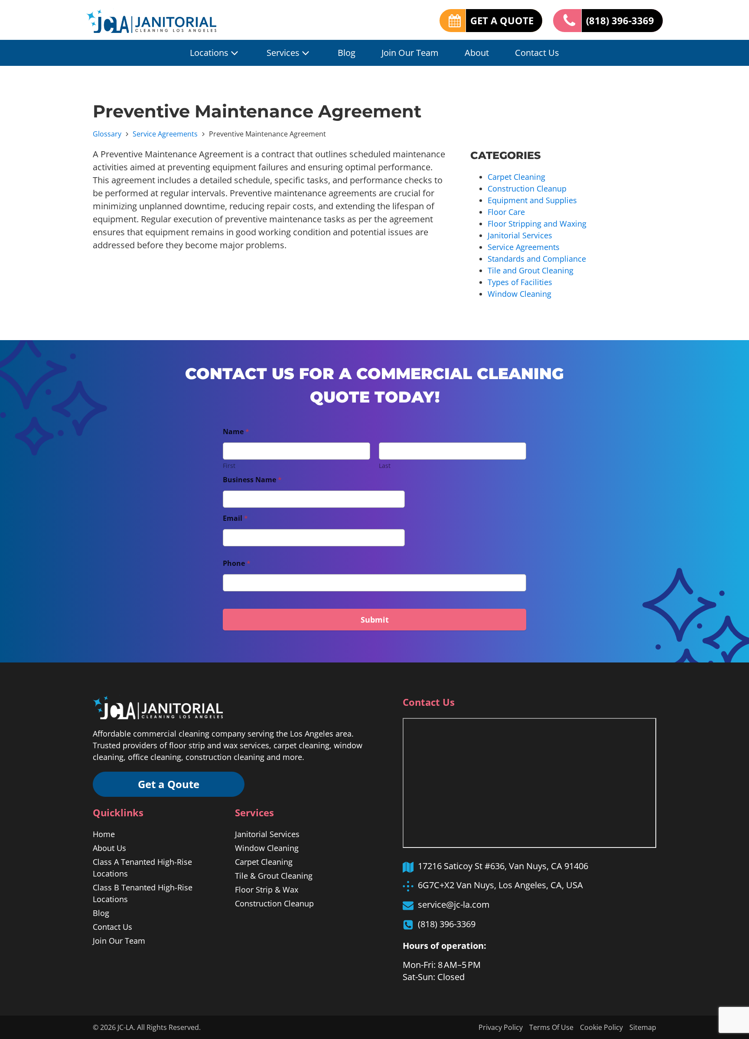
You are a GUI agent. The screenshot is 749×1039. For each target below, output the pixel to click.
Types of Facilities (520, 282)
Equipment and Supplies (532, 200)
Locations (209, 52)
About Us (109, 848)
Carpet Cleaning (516, 177)
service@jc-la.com (454, 904)
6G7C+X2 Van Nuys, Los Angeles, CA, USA (500, 885)
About (477, 52)
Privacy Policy (501, 1027)
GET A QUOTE (502, 20)
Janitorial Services (520, 235)
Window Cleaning (519, 294)
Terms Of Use (551, 1027)
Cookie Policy (601, 1027)
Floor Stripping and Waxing (537, 223)
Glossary (107, 134)
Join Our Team (410, 52)
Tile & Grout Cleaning (274, 875)
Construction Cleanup (527, 188)
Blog (346, 52)
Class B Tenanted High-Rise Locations (142, 893)
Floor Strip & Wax (266, 889)
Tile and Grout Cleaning (530, 270)
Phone (237, 563)
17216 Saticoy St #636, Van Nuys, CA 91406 (503, 866)
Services (283, 52)
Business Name (252, 480)
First (229, 465)
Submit (375, 619)
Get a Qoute (168, 784)
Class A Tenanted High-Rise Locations (142, 868)
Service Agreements (165, 134)
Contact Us (537, 52)
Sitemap (642, 1027)
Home (104, 834)
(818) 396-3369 (620, 20)
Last (385, 465)
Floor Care (506, 212)
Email (235, 518)
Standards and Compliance (537, 258)
